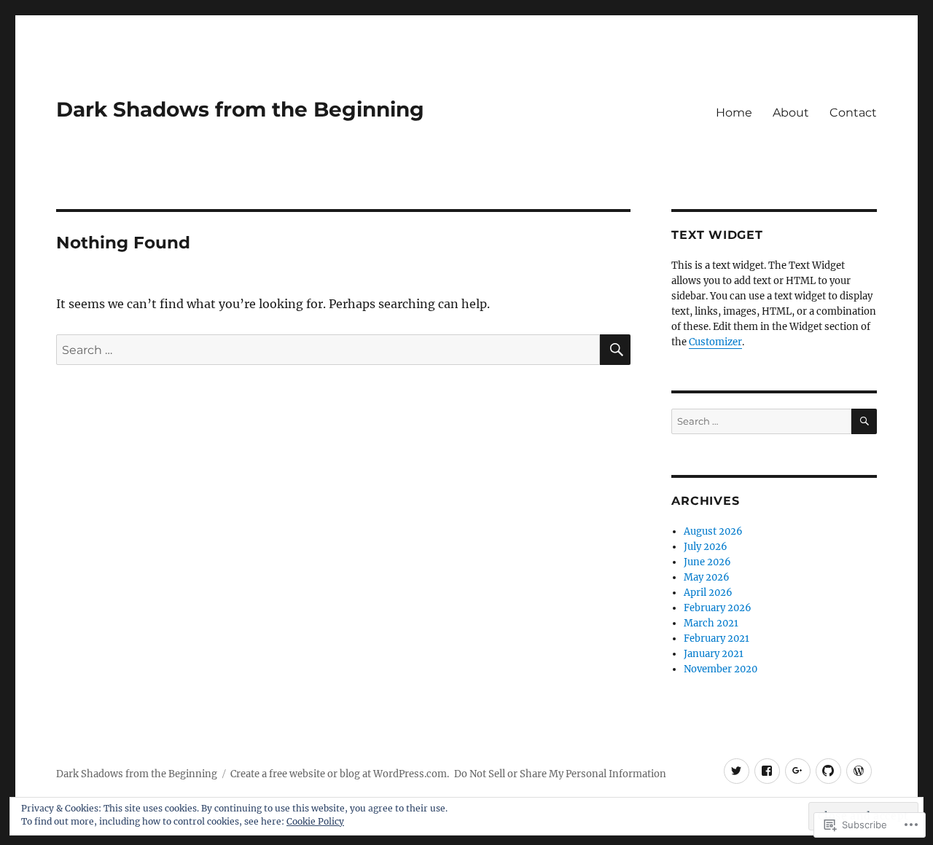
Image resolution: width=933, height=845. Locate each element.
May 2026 (707, 577)
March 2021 (711, 623)
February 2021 (716, 638)
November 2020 (720, 669)
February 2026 (718, 608)
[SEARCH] (615, 349)
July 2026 (705, 547)
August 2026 (713, 531)
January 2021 (713, 654)
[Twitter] (736, 771)
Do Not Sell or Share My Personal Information (560, 774)
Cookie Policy (315, 821)
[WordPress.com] (859, 771)
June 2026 (707, 562)
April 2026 (708, 592)
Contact (853, 112)
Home (734, 112)
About (791, 112)
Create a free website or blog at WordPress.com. (339, 774)
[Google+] (798, 771)
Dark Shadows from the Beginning (240, 109)
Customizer (715, 342)
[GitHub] (828, 771)
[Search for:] (328, 349)
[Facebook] (767, 771)
